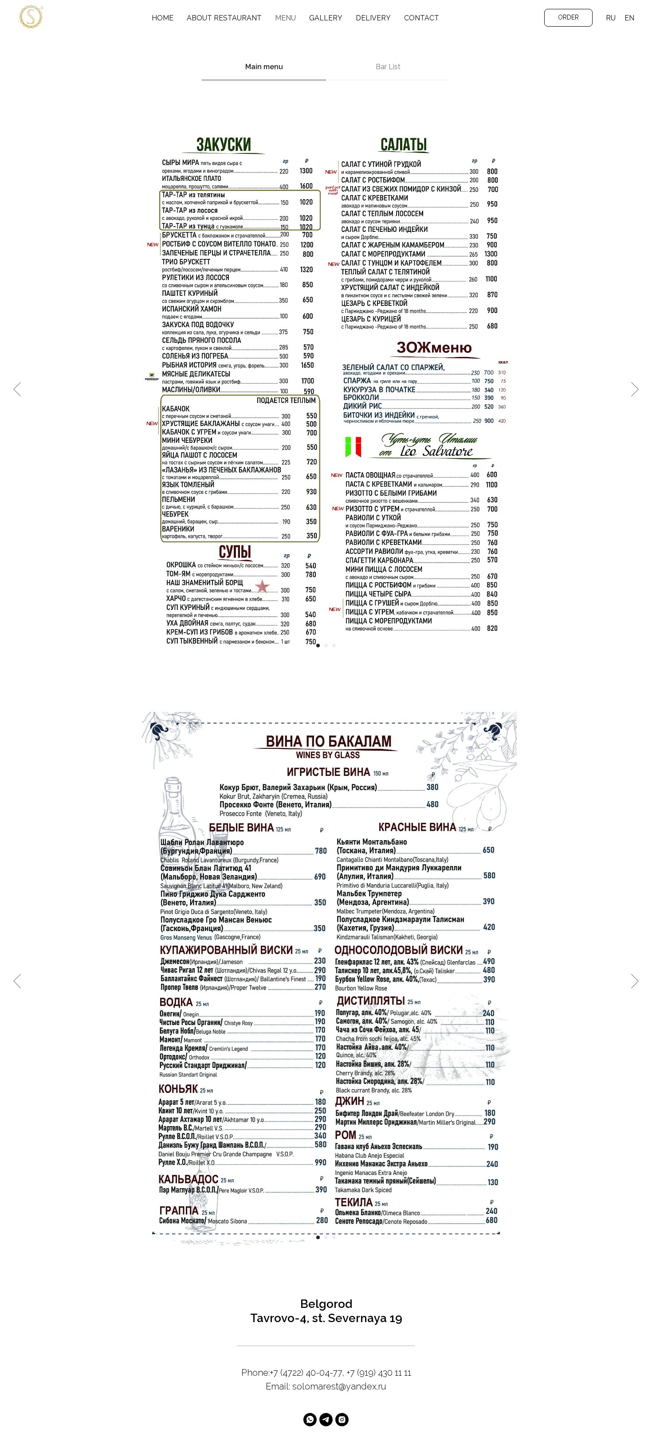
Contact (421, 18)
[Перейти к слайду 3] (334, 645)
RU (611, 18)
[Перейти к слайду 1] (318, 645)
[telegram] (326, 1419)
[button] (568, 18)
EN (629, 18)
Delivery (373, 18)
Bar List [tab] (388, 67)
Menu (285, 18)
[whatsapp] (310, 1419)
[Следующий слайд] (635, 389)
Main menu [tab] (264, 67)
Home (162, 18)
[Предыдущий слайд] (17, 389)
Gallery (325, 18)
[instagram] (342, 1419)
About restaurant (224, 18)
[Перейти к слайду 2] (326, 645)
